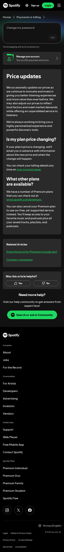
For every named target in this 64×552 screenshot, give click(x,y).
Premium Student (14, 491)
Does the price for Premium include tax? (31, 252)
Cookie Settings (25, 540)
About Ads (7, 547)
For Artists (9, 383)
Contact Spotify (13, 452)
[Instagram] (7, 510)
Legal (5, 533)
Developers (10, 391)
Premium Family (13, 483)
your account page (29, 169)
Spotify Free (10, 498)
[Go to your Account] (55, 58)
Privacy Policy (9, 540)
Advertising (10, 398)
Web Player (10, 437)
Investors (8, 406)
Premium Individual (15, 468)
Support (8, 429)
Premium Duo (11, 476)
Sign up (35, 5)
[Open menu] (59, 5)
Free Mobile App (13, 445)
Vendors (8, 413)
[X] (18, 510)
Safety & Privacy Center (21, 533)
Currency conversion (19, 260)
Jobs (6, 360)
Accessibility (20, 547)
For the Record (12, 367)
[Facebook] (30, 510)
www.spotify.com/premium (23, 199)
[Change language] (26, 5)
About (7, 352)
